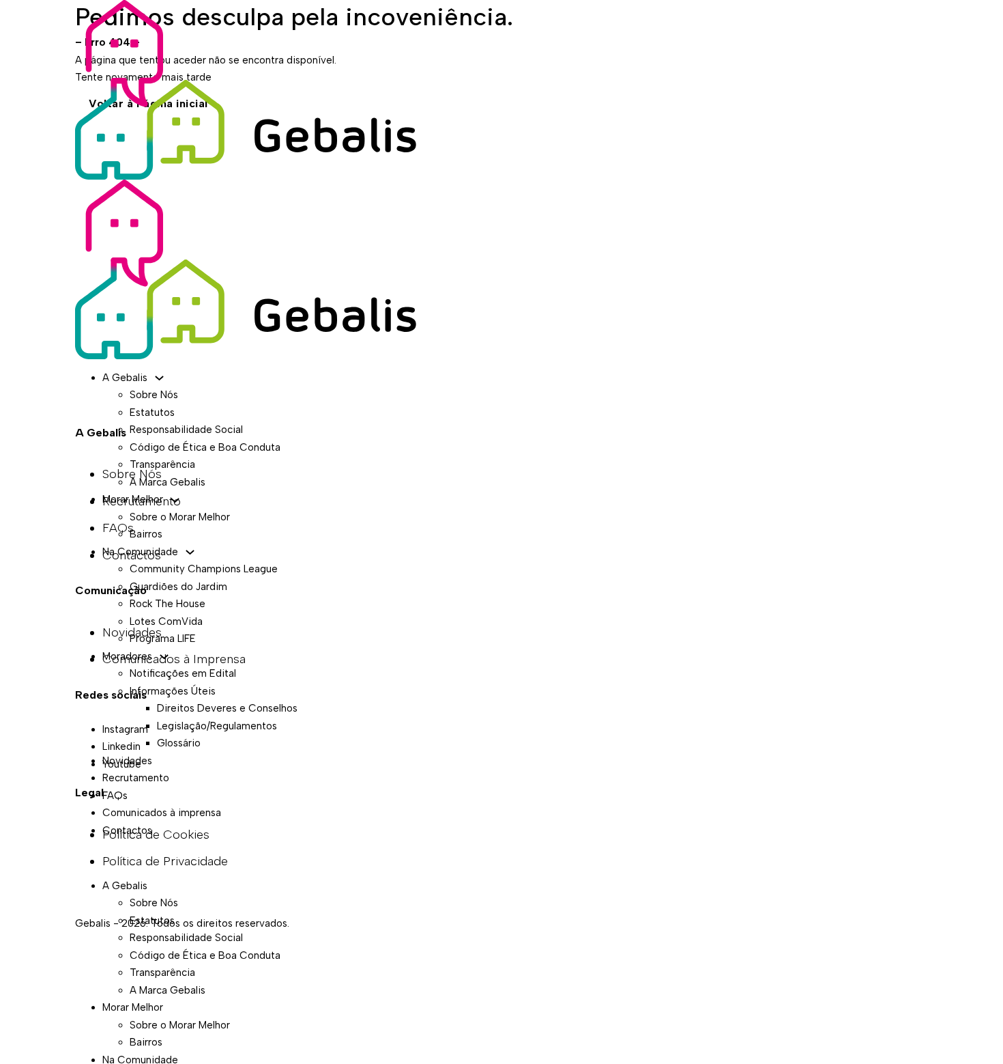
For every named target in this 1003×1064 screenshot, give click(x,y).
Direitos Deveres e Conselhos (227, 708)
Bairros (146, 534)
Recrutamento (135, 778)
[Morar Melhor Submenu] (175, 500)
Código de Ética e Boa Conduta (205, 447)
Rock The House (167, 604)
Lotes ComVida (166, 621)
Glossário (179, 743)
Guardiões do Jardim (178, 586)
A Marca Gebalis (167, 482)
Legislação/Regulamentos (217, 726)
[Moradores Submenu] (164, 657)
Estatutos (152, 412)
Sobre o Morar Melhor (180, 517)
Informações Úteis (173, 691)
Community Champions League (204, 569)
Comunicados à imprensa (161, 813)
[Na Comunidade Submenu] (190, 552)
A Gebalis (124, 378)
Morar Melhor (132, 499)
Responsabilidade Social (186, 429)
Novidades (127, 761)
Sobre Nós (154, 395)
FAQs (115, 795)
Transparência (162, 464)
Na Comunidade (140, 552)
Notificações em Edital (183, 673)
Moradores (127, 656)
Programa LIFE (163, 638)
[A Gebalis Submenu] (159, 378)
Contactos (127, 830)
